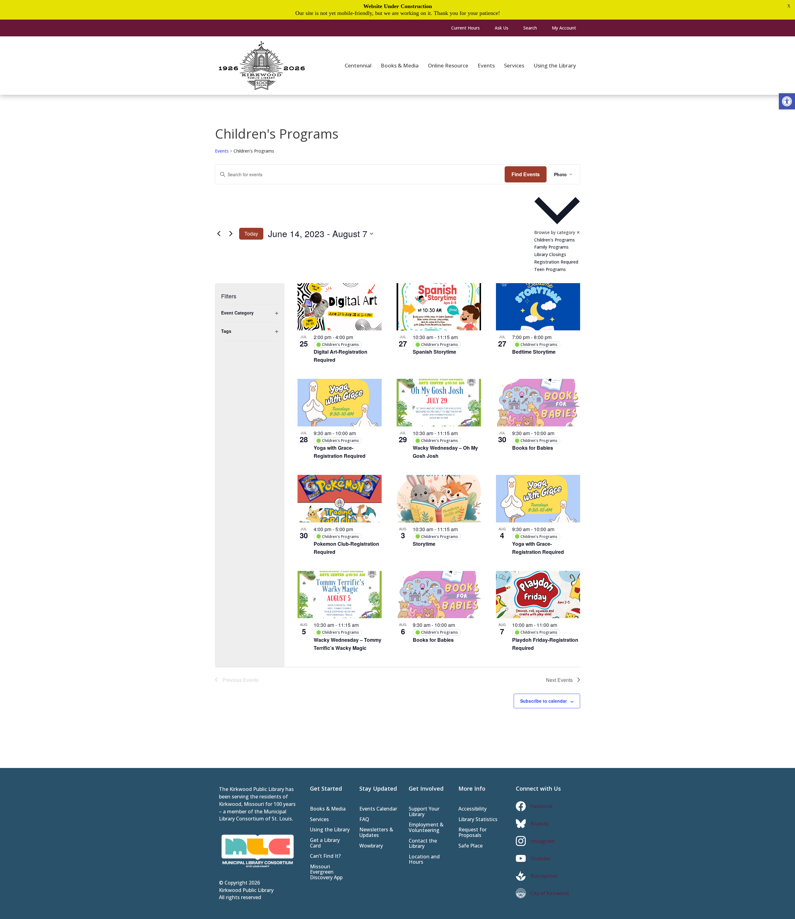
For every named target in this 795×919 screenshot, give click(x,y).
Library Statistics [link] (477, 820)
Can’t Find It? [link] (325, 856)
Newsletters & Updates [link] (376, 833)
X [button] (788, 6)
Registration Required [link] (556, 262)
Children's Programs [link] (554, 240)
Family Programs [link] (551, 247)
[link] (787, 101)
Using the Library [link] (330, 830)
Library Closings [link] (550, 254)
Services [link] (319, 820)
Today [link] (251, 233)
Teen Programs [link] (550, 269)
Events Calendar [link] (378, 809)
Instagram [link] (542, 841)
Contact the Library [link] (423, 844)
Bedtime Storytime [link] (534, 351)
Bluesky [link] (539, 823)
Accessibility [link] (472, 809)
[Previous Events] (218, 233)
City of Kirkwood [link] (549, 893)
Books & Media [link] (328, 809)
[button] (557, 233)
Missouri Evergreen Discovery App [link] (326, 872)
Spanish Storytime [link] (434, 351)
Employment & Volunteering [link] (426, 828)
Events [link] (222, 151)
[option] (557, 240)
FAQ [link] (364, 820)
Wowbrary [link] (371, 846)
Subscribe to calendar (543, 701)
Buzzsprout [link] (544, 875)
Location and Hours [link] (424, 860)
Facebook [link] (541, 806)
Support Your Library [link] (424, 812)
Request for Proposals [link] (472, 833)
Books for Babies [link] (532, 447)
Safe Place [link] (470, 846)
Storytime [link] (424, 543)
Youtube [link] (540, 858)
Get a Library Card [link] (325, 843)
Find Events (525, 174)
